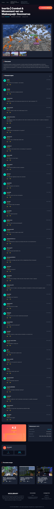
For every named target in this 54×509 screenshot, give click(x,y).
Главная (3, 2)
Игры (8, 2)
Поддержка (46, 497)
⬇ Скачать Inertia (45, 7)
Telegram (46, 495)
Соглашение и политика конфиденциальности (33, 498)
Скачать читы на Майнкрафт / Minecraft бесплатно (15, 2)
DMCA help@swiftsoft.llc (47, 498)
